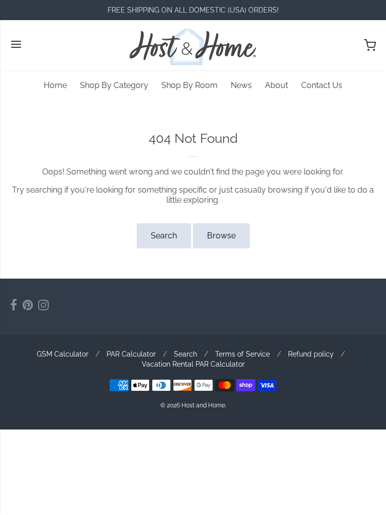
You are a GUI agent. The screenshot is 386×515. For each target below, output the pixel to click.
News (241, 85)
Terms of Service (242, 354)
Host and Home (203, 405)
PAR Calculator (131, 354)
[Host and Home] (193, 45)
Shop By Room (189, 85)
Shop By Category (114, 85)
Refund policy (311, 354)
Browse (221, 235)
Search (164, 235)
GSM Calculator (62, 354)
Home (55, 85)
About (276, 85)
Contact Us (321, 85)
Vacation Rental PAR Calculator (193, 364)
